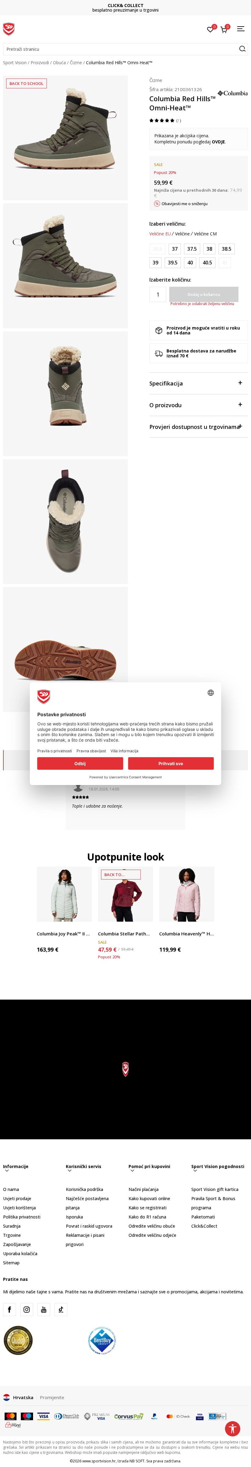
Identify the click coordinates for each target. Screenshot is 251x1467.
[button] (125, 49)
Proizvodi (40, 62)
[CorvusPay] (129, 1416)
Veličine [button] (182, 233)
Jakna (42, 927)
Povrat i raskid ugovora (89, 1226)
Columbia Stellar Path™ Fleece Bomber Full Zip (125, 934)
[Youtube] (44, 1309)
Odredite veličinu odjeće (152, 1235)
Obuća (59, 62)
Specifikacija (166, 383)
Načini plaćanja (144, 1189)
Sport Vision (15, 62)
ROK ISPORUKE (125, 5)
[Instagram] (27, 1309)
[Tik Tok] (61, 1309)
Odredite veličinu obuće (152, 1226)
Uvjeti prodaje (17, 1198)
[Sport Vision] (8, 28)
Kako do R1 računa (147, 1217)
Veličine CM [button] (205, 233)
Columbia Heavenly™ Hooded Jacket (186, 934)
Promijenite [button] (52, 1397)
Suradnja (12, 1226)
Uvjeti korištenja (19, 1208)
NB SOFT (136, 1461)
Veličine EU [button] (160, 233)
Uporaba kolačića (20, 1253)
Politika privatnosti (21, 1217)
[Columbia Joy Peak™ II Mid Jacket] (64, 894)
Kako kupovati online (149, 1198)
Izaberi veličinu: (167, 224)
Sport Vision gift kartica (214, 1189)
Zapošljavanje (17, 1244)
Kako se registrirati (148, 1208)
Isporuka (74, 1217)
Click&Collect (204, 1226)
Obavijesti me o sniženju (185, 203)
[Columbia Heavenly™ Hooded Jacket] (186, 894)
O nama (11, 1189)
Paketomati (203, 1217)
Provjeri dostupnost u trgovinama (194, 426)
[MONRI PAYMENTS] (13, 1424)
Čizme (76, 62)
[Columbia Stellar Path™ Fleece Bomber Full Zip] (125, 894)
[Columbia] (232, 92)
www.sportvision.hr (99, 1461)
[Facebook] (9, 1309)
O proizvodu (165, 405)
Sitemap (11, 1263)
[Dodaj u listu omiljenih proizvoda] (83, 913)
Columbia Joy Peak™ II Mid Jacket (64, 934)
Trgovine (12, 1235)
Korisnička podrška (84, 1189)
